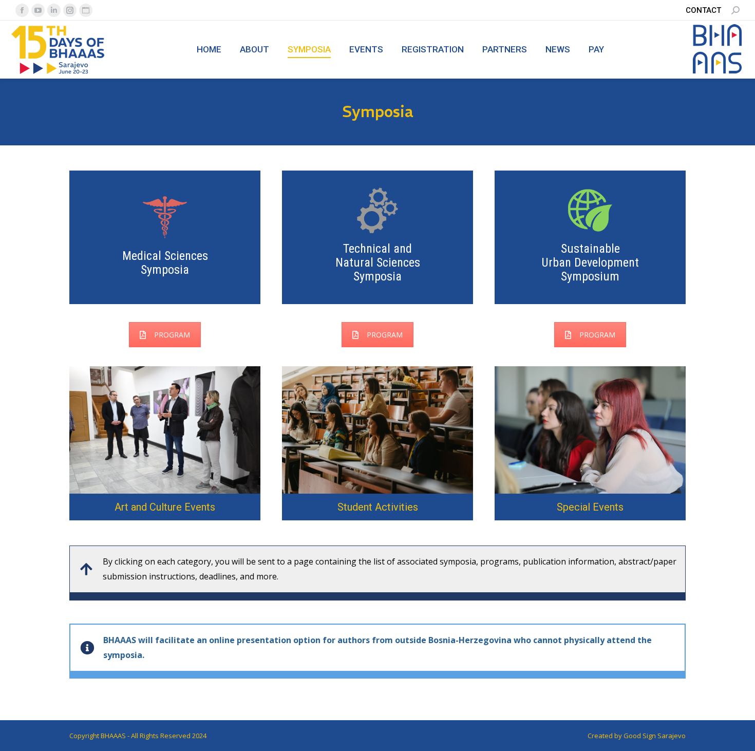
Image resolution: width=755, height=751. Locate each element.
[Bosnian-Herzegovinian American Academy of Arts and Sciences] (717, 72)
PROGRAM (172, 335)
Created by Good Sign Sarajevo (637, 735)
